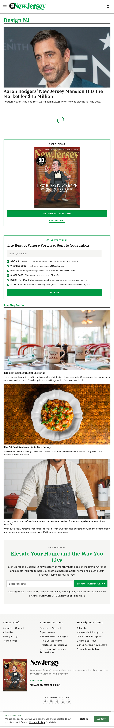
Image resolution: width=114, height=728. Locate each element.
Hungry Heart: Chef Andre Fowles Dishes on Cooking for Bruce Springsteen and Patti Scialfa (55, 523)
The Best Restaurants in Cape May (24, 372)
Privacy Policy (37, 722)
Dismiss (84, 719)
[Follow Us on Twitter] (63, 701)
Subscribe (36, 680)
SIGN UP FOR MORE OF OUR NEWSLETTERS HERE (57, 595)
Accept (101, 719)
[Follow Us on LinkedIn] (68, 701)
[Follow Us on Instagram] (51, 701)
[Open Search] (108, 7)
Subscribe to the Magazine (57, 213)
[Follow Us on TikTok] (57, 701)
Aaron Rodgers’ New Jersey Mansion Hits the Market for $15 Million (53, 93)
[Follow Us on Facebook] (45, 701)
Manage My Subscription (45, 685)
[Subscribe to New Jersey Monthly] (15, 675)
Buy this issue (57, 220)
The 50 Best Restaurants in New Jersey (27, 447)
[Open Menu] (5, 6)
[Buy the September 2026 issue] (57, 177)
